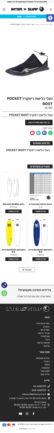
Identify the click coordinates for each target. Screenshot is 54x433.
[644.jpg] (27, 60)
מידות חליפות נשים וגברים (40, 204)
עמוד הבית (49, 24)
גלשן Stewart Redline (13, 204)
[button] (50, 18)
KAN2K (25, 429)
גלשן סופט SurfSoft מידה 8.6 (13, 251)
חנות (42, 24)
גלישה (37, 24)
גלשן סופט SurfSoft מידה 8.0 (40, 251)
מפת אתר (44, 352)
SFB (20, 429)
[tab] (41, 143)
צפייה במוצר (40, 211)
